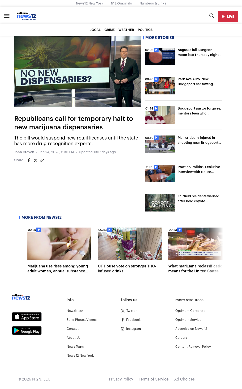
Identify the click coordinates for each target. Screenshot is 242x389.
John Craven (24, 152)
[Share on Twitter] (35, 160)
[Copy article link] (42, 160)
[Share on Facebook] (29, 160)
